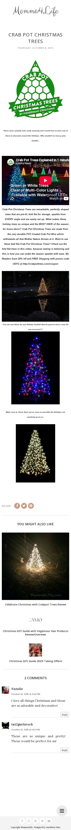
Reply (65, 714)
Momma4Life (35, 10)
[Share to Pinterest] (31, 506)
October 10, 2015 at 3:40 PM (25, 694)
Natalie (17, 689)
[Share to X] (24, 506)
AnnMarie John (53, 827)
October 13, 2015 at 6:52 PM (25, 729)
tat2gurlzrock (22, 724)
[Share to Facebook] (17, 506)
